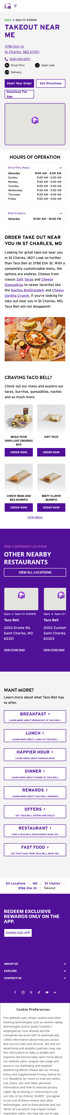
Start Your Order (19, 83)
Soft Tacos (25, 279)
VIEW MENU (35, 517)
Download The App (17, 94)
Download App (18, 932)
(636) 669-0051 (20, 59)
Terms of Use (12, 1109)
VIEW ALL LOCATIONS (35, 572)
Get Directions (51, 83)
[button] (35, 964)
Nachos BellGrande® (27, 290)
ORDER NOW (18, 452)
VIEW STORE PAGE (14, 650)
